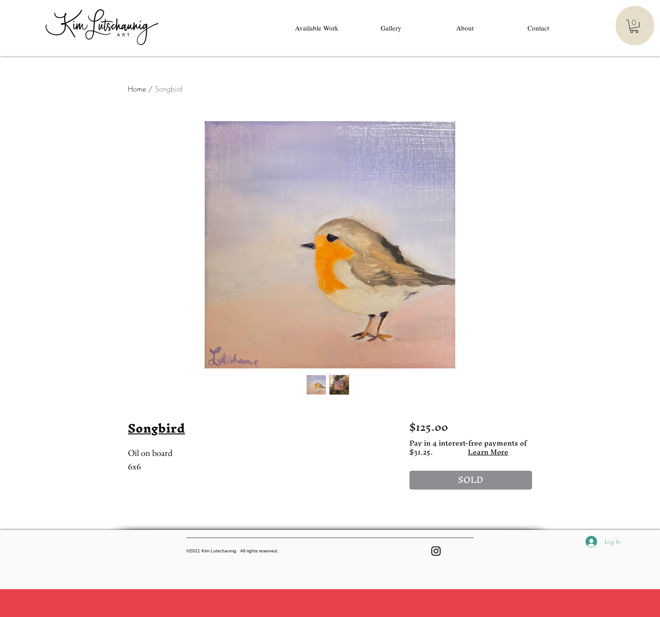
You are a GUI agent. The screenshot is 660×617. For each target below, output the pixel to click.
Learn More (488, 451)
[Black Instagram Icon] (436, 551)
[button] (634, 26)
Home (137, 89)
